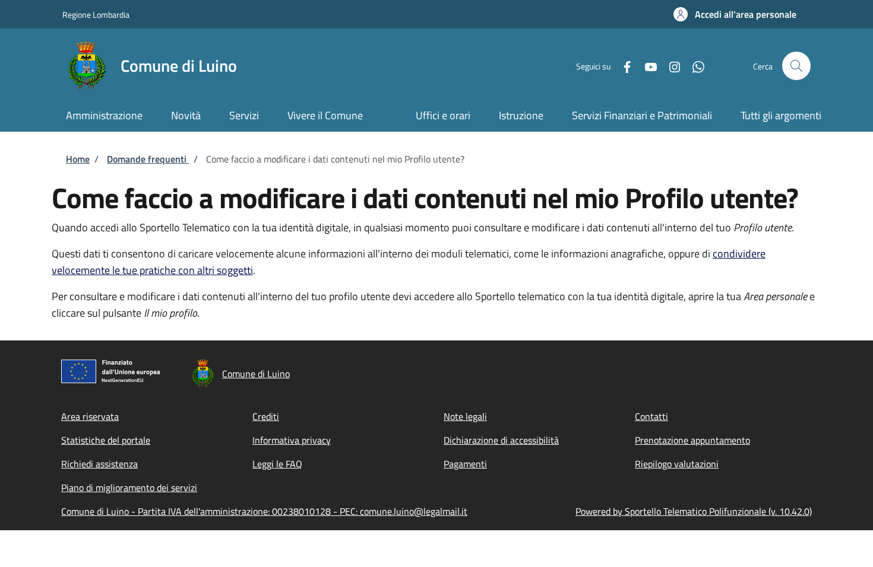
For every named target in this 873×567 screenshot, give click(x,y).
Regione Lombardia (95, 14)
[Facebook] (622, 66)
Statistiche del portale (105, 440)
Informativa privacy (291, 440)
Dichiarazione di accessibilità (501, 440)
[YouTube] (646, 66)
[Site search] (796, 66)
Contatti (651, 416)
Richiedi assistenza (99, 464)
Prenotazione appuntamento (692, 440)
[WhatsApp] (694, 66)
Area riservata (90, 416)
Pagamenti (465, 464)
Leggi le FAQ (277, 464)
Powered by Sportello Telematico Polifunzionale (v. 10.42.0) (693, 511)
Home (78, 159)
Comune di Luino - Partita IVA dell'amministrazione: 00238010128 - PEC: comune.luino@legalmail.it (264, 511)
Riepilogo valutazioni (677, 464)
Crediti (265, 416)
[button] (735, 14)
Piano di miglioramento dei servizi (129, 487)
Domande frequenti (148, 159)
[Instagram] (670, 66)
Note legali (465, 416)
